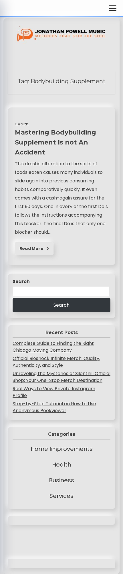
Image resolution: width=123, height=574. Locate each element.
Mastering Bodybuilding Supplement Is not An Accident (55, 142)
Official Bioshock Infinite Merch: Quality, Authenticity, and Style (56, 362)
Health (61, 465)
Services (61, 496)
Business (61, 480)
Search (21, 281)
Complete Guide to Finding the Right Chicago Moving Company (53, 346)
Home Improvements (62, 449)
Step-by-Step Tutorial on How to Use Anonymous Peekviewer (54, 407)
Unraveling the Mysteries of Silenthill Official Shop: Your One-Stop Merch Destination (61, 377)
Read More (31, 248)
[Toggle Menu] (113, 8)
